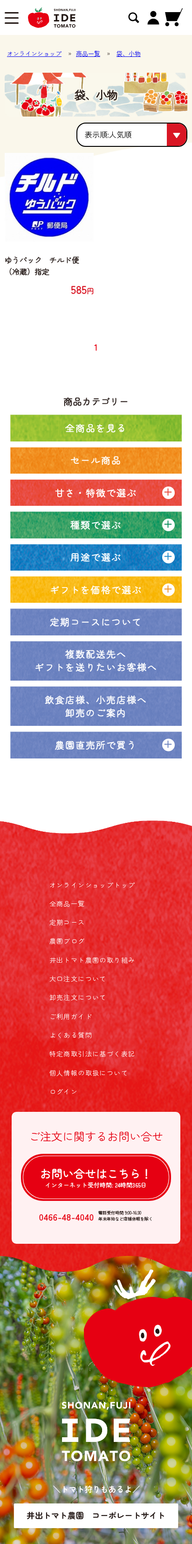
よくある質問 (70, 1035)
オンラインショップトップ (92, 884)
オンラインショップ (34, 53)
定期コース (67, 922)
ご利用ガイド (70, 1016)
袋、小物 (129, 53)
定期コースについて (96, 621)
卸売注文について (78, 997)
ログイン (63, 1091)
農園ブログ (67, 940)
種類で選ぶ (96, 524)
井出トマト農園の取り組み (92, 960)
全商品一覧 (67, 903)
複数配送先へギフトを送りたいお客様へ (96, 660)
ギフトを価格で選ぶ (96, 589)
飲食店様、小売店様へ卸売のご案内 (96, 706)
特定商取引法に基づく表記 (92, 1053)
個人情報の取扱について (88, 1072)
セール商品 (96, 460)
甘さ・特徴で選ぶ (96, 492)
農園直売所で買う (96, 744)
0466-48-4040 (66, 1216)
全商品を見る (96, 427)
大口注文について (78, 978)
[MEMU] (12, 19)
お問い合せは (96, 1177)
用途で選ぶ (96, 557)
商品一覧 (88, 53)
